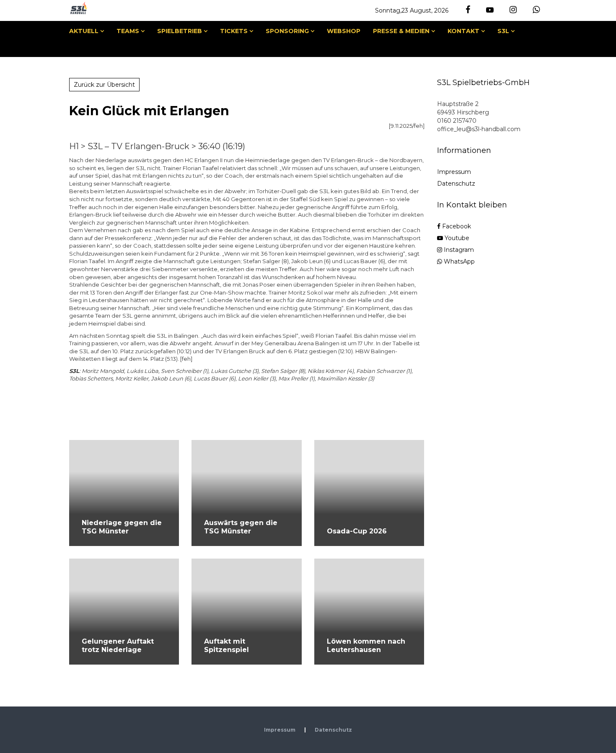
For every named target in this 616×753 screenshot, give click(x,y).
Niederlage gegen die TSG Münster (122, 527)
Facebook (455, 226)
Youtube (456, 238)
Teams (127, 31)
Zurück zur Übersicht (104, 84)
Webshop (343, 31)
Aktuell (83, 31)
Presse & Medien (401, 31)
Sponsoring (287, 31)
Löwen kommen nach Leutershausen (366, 645)
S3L (503, 31)
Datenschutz (456, 183)
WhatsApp (458, 261)
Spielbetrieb (179, 31)
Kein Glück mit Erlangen (149, 111)
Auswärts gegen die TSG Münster (240, 527)
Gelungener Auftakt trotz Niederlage (118, 645)
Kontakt (463, 31)
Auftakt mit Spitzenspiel (226, 645)
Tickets (234, 31)
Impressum (454, 172)
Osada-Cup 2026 (357, 531)
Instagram (458, 250)
